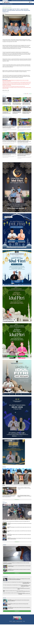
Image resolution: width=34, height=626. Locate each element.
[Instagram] (18, 619)
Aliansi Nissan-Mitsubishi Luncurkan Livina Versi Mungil (24, 593)
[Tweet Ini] (25, 93)
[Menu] (3, 2)
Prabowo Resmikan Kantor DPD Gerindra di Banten (24, 588)
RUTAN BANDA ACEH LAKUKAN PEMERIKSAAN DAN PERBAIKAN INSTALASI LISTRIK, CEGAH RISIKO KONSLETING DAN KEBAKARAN (16, 80)
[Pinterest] (16, 619)
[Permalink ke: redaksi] (3, 13)
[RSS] (21, 619)
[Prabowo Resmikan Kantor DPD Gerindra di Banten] (10, 587)
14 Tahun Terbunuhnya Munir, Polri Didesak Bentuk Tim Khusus (25, 586)
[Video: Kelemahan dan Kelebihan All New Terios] (10, 590)
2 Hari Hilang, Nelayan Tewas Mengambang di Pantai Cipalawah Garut (27, 583)
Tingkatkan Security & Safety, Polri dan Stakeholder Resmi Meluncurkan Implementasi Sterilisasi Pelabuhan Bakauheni (19, 538)
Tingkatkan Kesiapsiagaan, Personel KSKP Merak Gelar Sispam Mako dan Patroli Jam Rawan (19, 527)
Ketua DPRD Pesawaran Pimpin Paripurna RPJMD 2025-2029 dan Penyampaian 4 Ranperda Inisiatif (19, 608)
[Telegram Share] (29, 93)
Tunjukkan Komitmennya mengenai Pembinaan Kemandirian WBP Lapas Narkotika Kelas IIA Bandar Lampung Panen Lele (9, 496)
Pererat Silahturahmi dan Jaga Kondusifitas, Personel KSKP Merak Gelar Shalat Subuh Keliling (19, 531)
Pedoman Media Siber (19, 621)
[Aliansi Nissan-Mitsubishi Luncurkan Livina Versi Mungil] (10, 592)
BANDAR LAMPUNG (5, 7)
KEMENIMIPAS (10, 7)
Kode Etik (10, 621)
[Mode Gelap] (29, 2)
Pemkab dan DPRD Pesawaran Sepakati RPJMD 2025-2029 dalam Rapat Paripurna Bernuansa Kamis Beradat (17, 485)
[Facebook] (13, 619)
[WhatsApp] (19, 619)
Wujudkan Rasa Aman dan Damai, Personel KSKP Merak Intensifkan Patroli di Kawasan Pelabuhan (19, 524)
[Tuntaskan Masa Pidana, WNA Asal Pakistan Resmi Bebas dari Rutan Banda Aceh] (17, 108)
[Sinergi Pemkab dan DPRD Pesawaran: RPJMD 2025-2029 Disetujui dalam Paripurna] (5, 604)
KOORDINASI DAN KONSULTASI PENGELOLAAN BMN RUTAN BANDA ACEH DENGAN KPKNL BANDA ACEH (16, 83)
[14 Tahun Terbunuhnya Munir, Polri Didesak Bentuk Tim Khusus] (12, 584)
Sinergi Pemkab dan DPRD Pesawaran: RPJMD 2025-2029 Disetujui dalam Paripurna (18, 604)
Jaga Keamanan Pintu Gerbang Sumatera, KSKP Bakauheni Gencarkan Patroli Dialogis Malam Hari (16, 521)
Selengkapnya (17, 499)
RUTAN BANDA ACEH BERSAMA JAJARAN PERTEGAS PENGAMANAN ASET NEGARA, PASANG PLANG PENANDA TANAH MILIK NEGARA (16, 85)
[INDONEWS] (7, 2)
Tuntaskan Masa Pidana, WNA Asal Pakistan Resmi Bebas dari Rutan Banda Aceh (14, 86)
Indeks (24, 621)
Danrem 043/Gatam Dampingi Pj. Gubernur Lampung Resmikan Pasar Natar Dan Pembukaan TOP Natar (24, 496)
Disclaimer (14, 621)
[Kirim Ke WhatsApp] (30, 93)
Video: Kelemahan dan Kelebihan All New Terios (23, 591)
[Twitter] (14, 619)
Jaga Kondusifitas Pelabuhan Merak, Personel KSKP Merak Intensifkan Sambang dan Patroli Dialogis (19, 535)
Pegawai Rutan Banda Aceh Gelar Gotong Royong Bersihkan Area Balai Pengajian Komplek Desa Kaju (17, 82)
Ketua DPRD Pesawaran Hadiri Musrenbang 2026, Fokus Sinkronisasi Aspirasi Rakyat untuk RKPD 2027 (18, 600)
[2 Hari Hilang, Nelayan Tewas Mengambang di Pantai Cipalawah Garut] (13, 582)
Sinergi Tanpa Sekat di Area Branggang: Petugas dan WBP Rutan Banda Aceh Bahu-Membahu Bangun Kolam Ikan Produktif (17, 88)
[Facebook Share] (24, 93)
